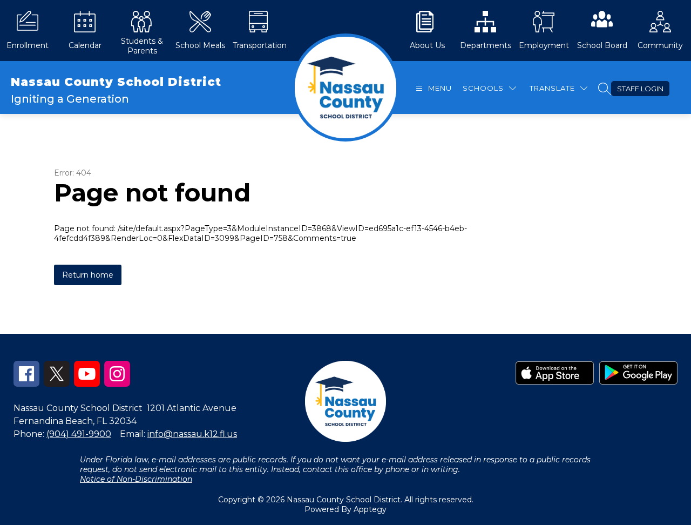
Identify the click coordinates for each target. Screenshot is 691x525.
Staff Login (640, 88)
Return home (87, 275)
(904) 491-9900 (78, 434)
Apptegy (370, 509)
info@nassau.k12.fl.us (192, 434)
